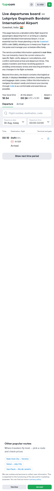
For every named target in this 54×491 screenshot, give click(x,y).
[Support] (31, 4)
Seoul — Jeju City (14, 464)
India (12, 86)
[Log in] (49, 4)
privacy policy (35, 479)
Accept (39, 487)
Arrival (20, 103)
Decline (14, 487)
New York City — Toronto (17, 459)
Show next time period (27, 156)
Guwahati (44, 41)
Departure (7, 103)
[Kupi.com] (8, 4)
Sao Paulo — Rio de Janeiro (18, 469)
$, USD (40, 4)
